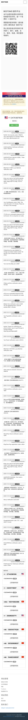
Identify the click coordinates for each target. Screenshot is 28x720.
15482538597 (13, 657)
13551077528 (13, 630)
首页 (2, 698)
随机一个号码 (14, 125)
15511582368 (14, 602)
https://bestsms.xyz (9, 716)
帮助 (2, 686)
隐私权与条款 (4, 682)
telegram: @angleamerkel (7, 707)
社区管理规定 (4, 684)
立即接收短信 (14, 582)
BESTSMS (4, 2)
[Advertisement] (14, 73)
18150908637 (13, 643)
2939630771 (11, 616)
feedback (3, 689)
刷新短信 (14, 121)
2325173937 (11, 588)
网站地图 (3, 700)
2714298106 (11, 574)
